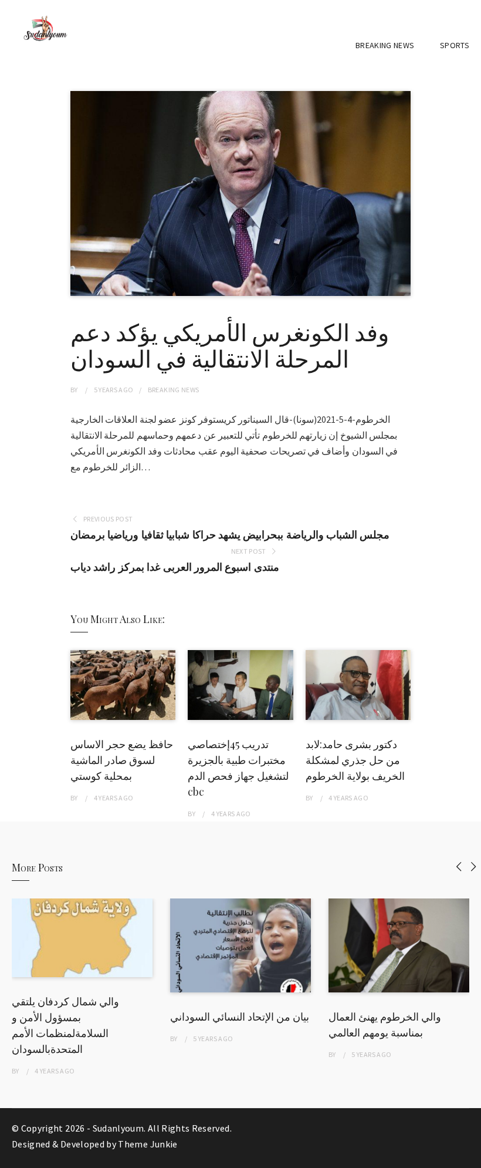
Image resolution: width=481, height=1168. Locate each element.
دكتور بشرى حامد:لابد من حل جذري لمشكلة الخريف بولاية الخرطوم (355, 760)
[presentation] (459, 866)
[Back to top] (469, 1156)
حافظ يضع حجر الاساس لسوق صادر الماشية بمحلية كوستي (121, 760)
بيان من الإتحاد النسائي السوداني (239, 1016)
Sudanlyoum (118, 1128)
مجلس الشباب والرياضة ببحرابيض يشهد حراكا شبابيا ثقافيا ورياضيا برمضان (229, 534)
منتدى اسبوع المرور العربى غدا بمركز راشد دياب (174, 567)
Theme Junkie (147, 1144)
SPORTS (454, 45)
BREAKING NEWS (385, 45)
